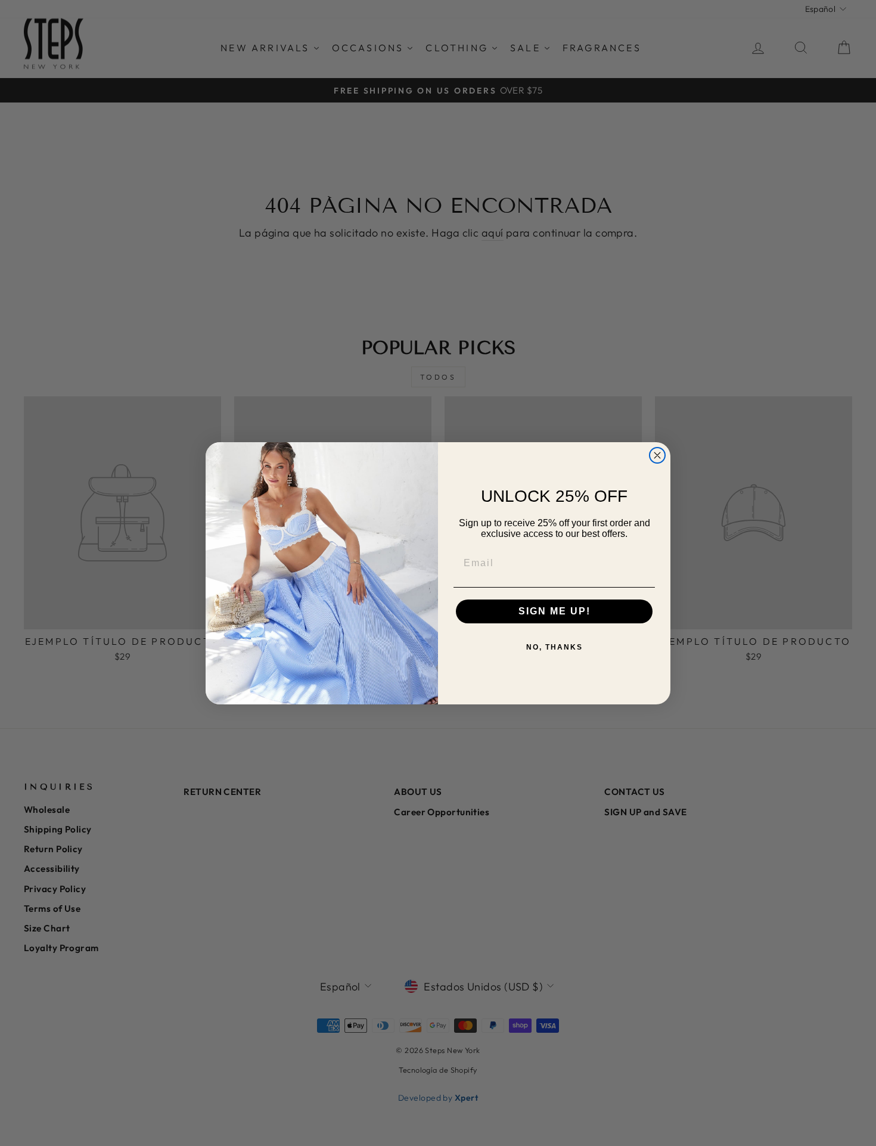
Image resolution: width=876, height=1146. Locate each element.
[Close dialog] (657, 455)
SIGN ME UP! (554, 611)
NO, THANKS (554, 647)
